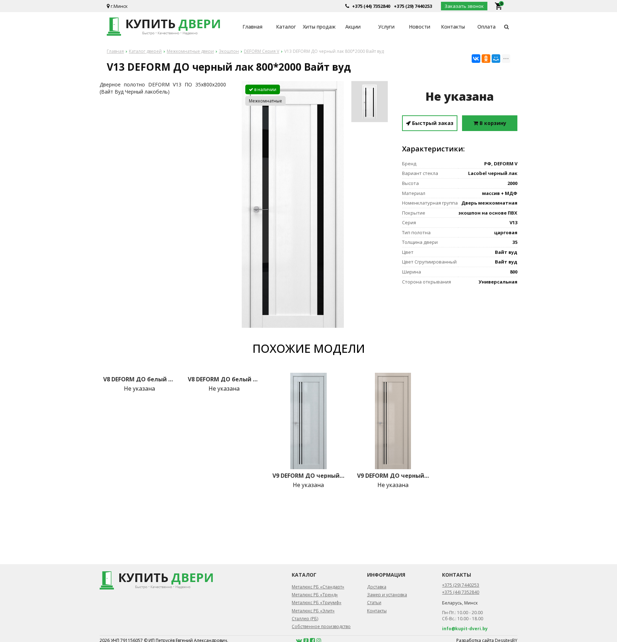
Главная (252, 26)
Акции (353, 26)
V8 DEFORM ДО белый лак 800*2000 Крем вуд (224, 379)
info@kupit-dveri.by (465, 629)
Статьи (374, 603)
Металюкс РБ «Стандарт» (318, 587)
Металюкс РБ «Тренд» (315, 595)
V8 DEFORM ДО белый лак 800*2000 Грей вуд (139, 379)
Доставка (376, 587)
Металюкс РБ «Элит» (313, 611)
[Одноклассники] (486, 58)
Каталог (286, 26)
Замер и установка (387, 595)
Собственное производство (321, 626)
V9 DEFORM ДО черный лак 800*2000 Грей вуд (308, 475)
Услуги (386, 26)
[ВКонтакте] (476, 58)
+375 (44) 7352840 (371, 6)
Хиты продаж (319, 26)
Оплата (486, 26)
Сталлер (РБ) (305, 619)
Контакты (453, 26)
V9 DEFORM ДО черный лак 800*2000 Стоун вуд (393, 475)
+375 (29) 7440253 (413, 6)
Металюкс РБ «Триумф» (316, 603)
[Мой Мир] (496, 58)
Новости (419, 26)
